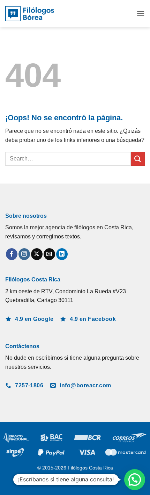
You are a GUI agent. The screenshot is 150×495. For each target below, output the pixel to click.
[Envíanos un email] (49, 254)
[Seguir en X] (37, 254)
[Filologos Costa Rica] (29, 14)
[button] (140, 13)
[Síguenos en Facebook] (11, 254)
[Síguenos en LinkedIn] (62, 254)
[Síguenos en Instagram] (24, 254)
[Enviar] (138, 158)
